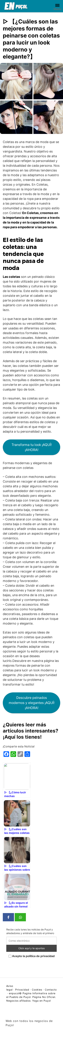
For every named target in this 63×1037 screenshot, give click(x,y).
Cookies (37, 989)
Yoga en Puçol (41, 1000)
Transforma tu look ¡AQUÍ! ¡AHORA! (32, 447)
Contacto (51, 989)
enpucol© (15, 993)
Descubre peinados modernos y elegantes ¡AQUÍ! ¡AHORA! (31, 703)
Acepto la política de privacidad (33, 956)
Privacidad (22, 989)
